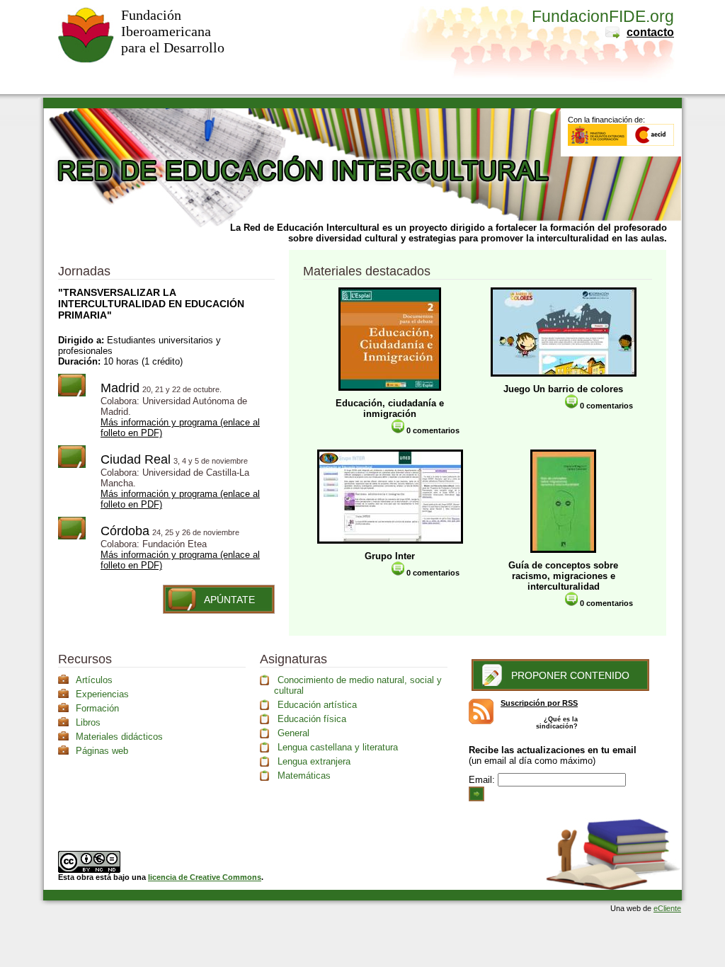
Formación (97, 708)
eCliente (667, 908)
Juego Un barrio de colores (563, 389)
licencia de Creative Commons (204, 877)
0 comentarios (431, 430)
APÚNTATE (229, 599)
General (293, 733)
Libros (88, 722)
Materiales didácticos (119, 736)
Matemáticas (304, 775)
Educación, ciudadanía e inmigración (390, 408)
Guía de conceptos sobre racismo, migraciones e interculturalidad (563, 576)
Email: (483, 779)
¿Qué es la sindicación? (557, 723)
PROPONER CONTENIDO (570, 675)
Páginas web (102, 750)
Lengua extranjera (314, 761)
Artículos (94, 680)
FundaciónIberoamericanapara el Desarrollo (172, 31)
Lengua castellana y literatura (338, 747)
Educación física (312, 719)
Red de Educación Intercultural (298, 207)
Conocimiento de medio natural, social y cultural (358, 685)
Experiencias (102, 694)
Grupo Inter (390, 556)
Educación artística (317, 704)
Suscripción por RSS (539, 703)
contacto (650, 32)
